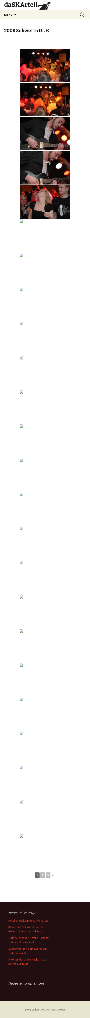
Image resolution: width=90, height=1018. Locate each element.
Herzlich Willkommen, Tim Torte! (28, 920)
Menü (8, 14)
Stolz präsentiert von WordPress (45, 1009)
